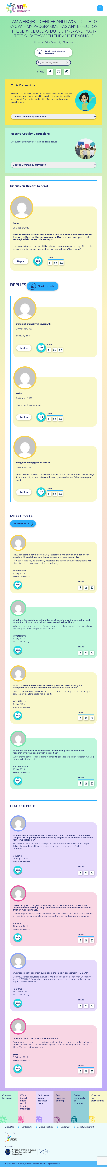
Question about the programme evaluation (35, 1038)
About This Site (46, 1126)
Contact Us (26, 1126)
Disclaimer (64, 1126)
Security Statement (85, 1126)
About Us (9, 1126)
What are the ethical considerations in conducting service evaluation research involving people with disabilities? (49, 751)
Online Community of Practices (59, 42)
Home (37, 42)
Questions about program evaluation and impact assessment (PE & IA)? (50, 973)
